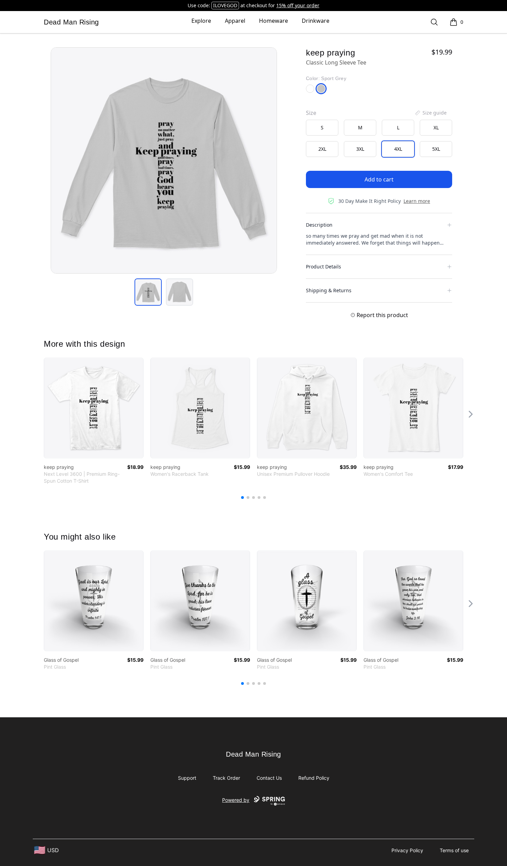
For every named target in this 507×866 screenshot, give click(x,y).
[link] (93, 408)
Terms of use (454, 850)
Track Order (226, 778)
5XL (436, 149)
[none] (430, 112)
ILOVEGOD (225, 5)
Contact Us (269, 778)
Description (319, 225)
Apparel (235, 20)
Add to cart (379, 179)
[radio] (322, 128)
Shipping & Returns (328, 290)
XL (436, 127)
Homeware (273, 20)
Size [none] (311, 113)
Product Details (323, 266)
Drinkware (315, 20)
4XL (398, 149)
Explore (201, 20)
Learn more (417, 201)
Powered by (235, 800)
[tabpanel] (164, 160)
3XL (360, 149)
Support (187, 778)
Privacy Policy (407, 850)
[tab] (148, 292)
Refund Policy (313, 778)
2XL (322, 149)
